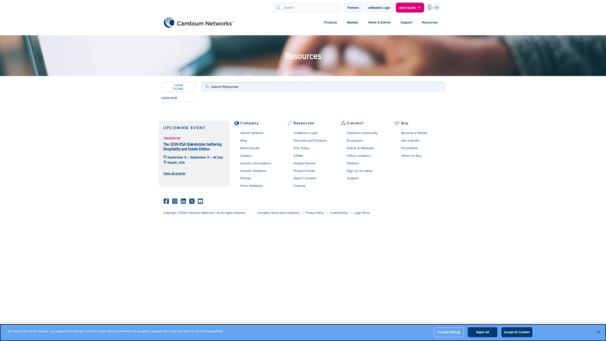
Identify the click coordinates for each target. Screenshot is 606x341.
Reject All (482, 332)
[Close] (598, 332)
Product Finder (304, 170)
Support (406, 22)
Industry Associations (256, 163)
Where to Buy (411, 155)
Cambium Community (362, 132)
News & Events (379, 22)
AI (436, 8)
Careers (246, 155)
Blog (243, 140)
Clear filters (178, 86)
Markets (352, 22)
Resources (430, 22)
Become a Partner (414, 132)
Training (299, 185)
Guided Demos (305, 163)
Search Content (305, 178)
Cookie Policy (339, 213)
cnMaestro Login (379, 7)
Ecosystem (355, 140)
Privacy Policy (315, 213)
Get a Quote (407, 7)
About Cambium (251, 132)
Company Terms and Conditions (278, 213)
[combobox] (306, 8)
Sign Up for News (360, 170)
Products (330, 22)
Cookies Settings (448, 332)
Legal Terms (362, 213)
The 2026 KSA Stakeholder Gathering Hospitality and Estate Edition (192, 146)
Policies (245, 178)
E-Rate (298, 155)
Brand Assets (250, 148)
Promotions (409, 148)
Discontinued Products (310, 140)
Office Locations (358, 155)
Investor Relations (253, 170)
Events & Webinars (360, 148)
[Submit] (278, 7)
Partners (353, 7)
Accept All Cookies (517, 332)
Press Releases (251, 185)
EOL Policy (301, 148)
